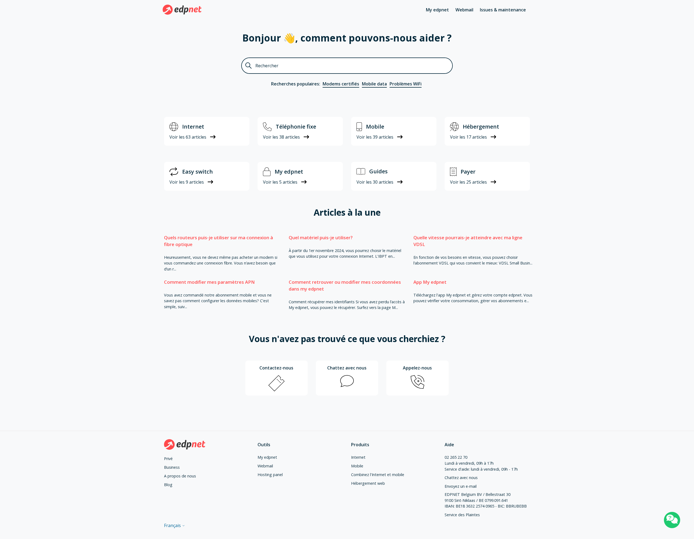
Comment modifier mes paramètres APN (209, 282)
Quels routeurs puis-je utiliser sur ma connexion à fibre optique (218, 240)
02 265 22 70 (456, 457)
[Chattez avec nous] (672, 520)
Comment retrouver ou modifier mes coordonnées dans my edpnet (345, 285)
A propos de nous (180, 476)
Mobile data (374, 84)
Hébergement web (368, 483)
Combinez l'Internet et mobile (377, 474)
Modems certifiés (341, 84)
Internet (358, 457)
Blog (168, 484)
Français (173, 525)
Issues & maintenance (503, 10)
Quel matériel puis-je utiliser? (321, 237)
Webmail (464, 10)
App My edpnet (429, 282)
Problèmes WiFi (406, 84)
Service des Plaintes (462, 514)
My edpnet (437, 10)
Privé (168, 458)
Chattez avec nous (461, 477)
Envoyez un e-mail (461, 486)
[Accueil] (182, 10)
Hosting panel (270, 474)
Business (172, 467)
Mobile (357, 465)
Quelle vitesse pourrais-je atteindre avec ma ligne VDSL (467, 240)
